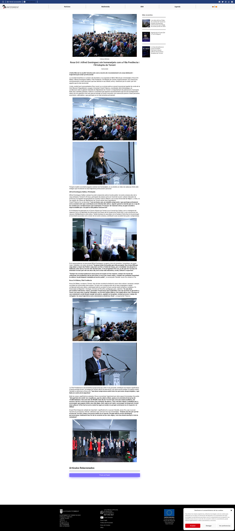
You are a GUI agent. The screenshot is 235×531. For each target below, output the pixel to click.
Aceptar (193, 526)
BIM (142, 7)
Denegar (209, 526)
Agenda (177, 7)
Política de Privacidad (106, 522)
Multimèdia (105, 7)
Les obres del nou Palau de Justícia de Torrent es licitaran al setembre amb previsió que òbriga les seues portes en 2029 (158, 23)
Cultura (102, 59)
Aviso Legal (103, 520)
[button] (231, 510)
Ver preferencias (224, 526)
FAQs (101, 527)
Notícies (67, 7)
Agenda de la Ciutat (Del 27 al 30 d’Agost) (158, 33)
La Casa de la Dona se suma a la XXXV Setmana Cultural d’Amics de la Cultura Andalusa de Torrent (157, 50)
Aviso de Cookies (105, 525)
